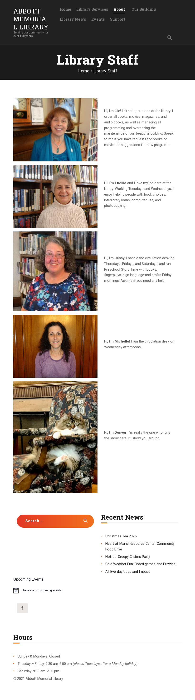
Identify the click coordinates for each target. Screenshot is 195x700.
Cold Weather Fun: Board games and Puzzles (140, 564)
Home (83, 71)
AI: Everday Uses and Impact (127, 571)
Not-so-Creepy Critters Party (127, 556)
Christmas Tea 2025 (120, 536)
